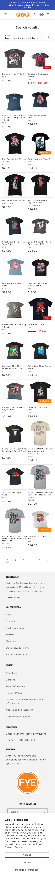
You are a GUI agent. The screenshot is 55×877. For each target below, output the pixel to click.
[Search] (49, 37)
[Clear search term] (43, 37)
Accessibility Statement (19, 710)
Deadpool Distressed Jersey (38, 75)
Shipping (11, 641)
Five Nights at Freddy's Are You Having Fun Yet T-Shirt (14, 117)
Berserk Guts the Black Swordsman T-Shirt (39, 243)
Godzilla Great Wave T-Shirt (39, 160)
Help (8, 614)
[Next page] (47, 560)
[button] (6, 14)
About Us (11, 673)
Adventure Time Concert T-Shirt (40, 367)
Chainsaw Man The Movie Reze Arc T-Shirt (13, 367)
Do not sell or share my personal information (25, 701)
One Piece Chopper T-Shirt (13, 284)
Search (10, 634)
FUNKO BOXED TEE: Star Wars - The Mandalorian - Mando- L (40, 494)
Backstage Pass (15, 628)
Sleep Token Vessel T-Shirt (39, 116)
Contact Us (12, 621)
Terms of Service (15, 686)
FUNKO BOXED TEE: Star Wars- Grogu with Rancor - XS (40, 451)
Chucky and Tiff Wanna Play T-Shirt (14, 408)
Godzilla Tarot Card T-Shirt (38, 408)
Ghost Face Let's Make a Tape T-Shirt (14, 243)
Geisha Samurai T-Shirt (13, 200)
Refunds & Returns (16, 654)
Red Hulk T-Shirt (36, 324)
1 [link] (7, 560)
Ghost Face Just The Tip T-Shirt (14, 325)
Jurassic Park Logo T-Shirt (12, 493)
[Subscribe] (44, 812)
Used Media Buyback (18, 716)
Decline (27, 862)
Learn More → (14, 597)
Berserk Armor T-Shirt (13, 74)
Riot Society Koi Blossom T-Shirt (14, 160)
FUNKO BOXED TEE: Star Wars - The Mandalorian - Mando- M (14, 538)
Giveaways (10, 749)
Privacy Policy (13, 847)
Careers (10, 680)
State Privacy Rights (17, 648)
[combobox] (27, 37)
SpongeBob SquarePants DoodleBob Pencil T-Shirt (14, 450)
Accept (27, 855)
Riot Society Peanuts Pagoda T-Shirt (38, 201)
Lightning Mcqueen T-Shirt (39, 537)
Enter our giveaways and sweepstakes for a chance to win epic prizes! (26, 759)
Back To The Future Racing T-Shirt (38, 284)
